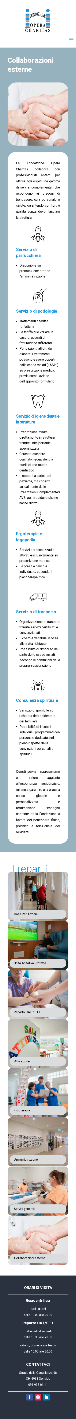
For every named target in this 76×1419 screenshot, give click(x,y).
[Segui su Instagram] (38, 1397)
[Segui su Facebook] (29, 1397)
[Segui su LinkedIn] (46, 1397)
